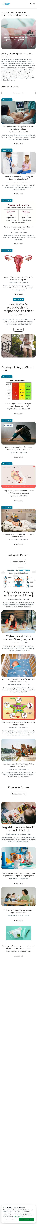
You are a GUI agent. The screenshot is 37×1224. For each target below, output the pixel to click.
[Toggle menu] (34, 4)
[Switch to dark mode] (30, 4)
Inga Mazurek (13, 132)
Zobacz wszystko (18, 93)
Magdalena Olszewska (13, 182)
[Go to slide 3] (33, 46)
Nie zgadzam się (10, 1219)
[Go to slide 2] (31, 46)
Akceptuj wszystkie (26, 1219)
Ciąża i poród (9, 34)
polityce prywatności (19, 1216)
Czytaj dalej (18, 329)
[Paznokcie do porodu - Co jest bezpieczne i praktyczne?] (18, 34)
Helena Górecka (8, 43)
